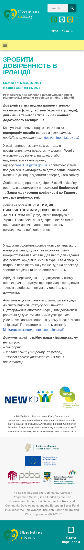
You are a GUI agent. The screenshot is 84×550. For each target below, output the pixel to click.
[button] (5, 45)
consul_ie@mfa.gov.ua (31, 165)
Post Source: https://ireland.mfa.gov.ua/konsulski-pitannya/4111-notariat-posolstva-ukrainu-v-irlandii (38, 96)
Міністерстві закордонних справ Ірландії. (33, 329)
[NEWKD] (54, 19)
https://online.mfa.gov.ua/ (60, 137)
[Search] (72, 8)
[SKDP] (70, 19)
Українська (60, 31)
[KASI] (62, 19)
